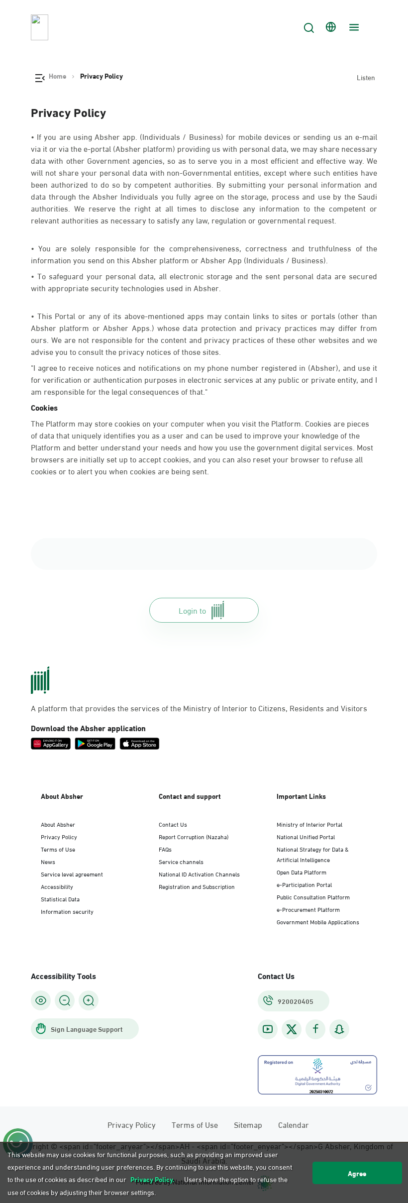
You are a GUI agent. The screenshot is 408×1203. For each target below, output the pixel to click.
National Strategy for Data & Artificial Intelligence (313, 854)
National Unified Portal (306, 836)
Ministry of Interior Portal (309, 823)
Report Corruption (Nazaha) (193, 836)
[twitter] (292, 1029)
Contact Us (173, 823)
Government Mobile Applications (318, 921)
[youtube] (268, 1029)
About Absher (58, 823)
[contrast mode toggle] (41, 1000)
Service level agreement (72, 873)
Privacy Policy (59, 836)
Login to (192, 610)
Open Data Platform (301, 871)
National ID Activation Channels (199, 873)
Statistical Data (60, 898)
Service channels (181, 861)
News (48, 861)
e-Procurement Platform (308, 908)
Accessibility (57, 885)
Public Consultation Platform (313, 896)
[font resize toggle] (65, 1000)
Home (57, 75)
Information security (67, 910)
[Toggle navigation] (353, 27)
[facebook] (315, 1029)
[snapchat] (339, 1029)
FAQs (165, 848)
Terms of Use (58, 848)
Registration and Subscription (197, 885)
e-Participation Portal (304, 883)
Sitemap (248, 1124)
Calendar (293, 1124)
